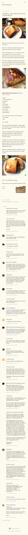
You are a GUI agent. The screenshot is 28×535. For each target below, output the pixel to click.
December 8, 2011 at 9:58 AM (11, 334)
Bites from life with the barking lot (14, 327)
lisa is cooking (9, 308)
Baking (6, 201)
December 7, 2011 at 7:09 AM (11, 214)
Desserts (9, 201)
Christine (8, 252)
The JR (8, 319)
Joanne (8, 288)
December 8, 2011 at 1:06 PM (11, 355)
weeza (7, 449)
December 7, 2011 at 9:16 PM (11, 295)
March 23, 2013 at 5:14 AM (11, 493)
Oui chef (8, 338)
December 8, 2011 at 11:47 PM (12, 363)
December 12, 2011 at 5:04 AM (12, 379)
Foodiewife (8, 359)
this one (15, 52)
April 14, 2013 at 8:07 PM (11, 501)
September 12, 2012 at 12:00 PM (12, 479)
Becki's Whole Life (10, 208)
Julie (7, 349)
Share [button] (3, 199)
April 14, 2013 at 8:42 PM (11, 517)
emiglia (8, 396)
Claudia (8, 274)
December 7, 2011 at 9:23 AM (11, 231)
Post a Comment (6, 520)
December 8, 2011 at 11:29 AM (12, 345)
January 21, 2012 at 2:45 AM (11, 445)
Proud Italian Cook (10, 244)
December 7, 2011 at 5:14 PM (11, 270)
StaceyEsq (8, 235)
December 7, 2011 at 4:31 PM (11, 258)
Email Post (7, 199)
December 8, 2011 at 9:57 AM (11, 323)
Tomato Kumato (5, 94)
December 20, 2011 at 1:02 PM (12, 392)
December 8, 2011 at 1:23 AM (11, 304)
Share (3, 188)
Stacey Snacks (6, 5)
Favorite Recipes (15, 201)
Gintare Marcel (18, 531)
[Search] (25, 2)
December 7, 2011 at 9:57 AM (11, 248)
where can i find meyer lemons (13, 412)
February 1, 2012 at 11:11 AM (11, 460)
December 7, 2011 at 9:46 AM (11, 240)
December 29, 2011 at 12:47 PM (12, 408)
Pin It (3, 186)
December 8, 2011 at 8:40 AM (12, 315)
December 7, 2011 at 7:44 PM (11, 284)
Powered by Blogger (15, 528)
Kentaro (8, 483)
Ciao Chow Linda (10, 262)
